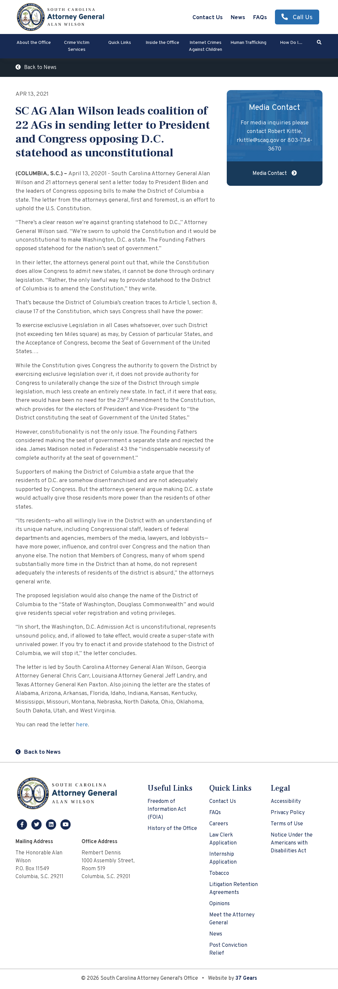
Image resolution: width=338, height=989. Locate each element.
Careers (218, 824)
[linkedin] (52, 824)
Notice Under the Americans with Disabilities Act (292, 843)
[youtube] (65, 824)
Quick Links (119, 43)
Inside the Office (162, 43)
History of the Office (172, 828)
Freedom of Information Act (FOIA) (167, 809)
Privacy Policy (288, 812)
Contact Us (207, 17)
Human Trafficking (248, 43)
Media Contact (270, 173)
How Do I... (291, 43)
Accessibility (286, 801)
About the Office (34, 43)
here (82, 725)
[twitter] (37, 824)
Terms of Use (287, 824)
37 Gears (246, 978)
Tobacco (219, 873)
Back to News (40, 67)
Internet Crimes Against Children (205, 46)
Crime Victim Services (76, 46)
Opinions (219, 904)
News (238, 17)
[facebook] (23, 824)
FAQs (260, 17)
